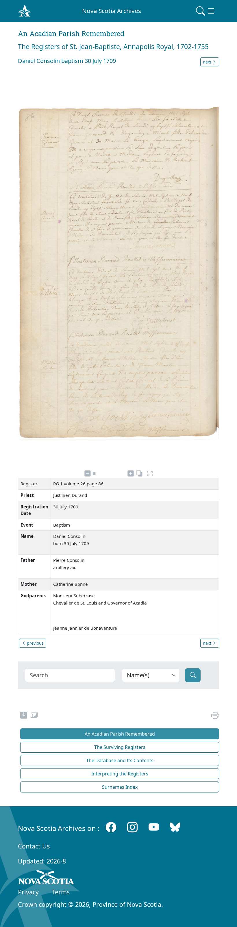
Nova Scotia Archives (111, 11)
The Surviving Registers (119, 747)
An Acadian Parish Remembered (120, 734)
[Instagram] (132, 827)
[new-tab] (23, 716)
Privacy (28, 892)
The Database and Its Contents (119, 760)
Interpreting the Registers (119, 774)
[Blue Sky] (175, 827)
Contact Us (34, 846)
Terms (61, 892)
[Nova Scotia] (46, 878)
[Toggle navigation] (205, 11)
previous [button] (35, 643)
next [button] (207, 62)
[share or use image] (34, 716)
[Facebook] (111, 827)
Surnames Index (120, 787)
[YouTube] (154, 827)
